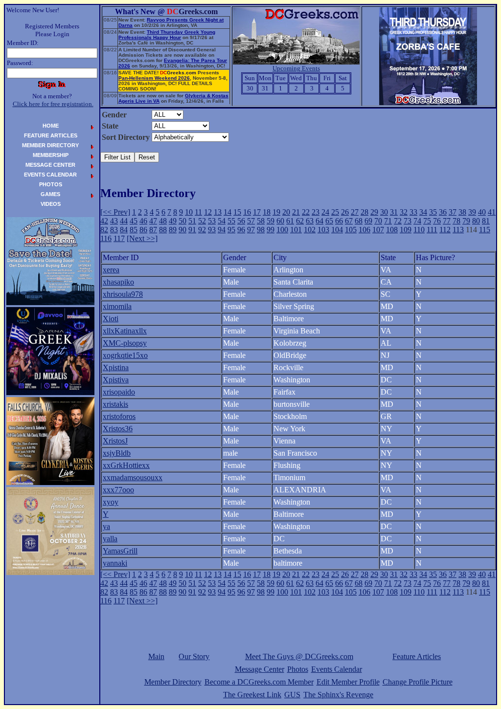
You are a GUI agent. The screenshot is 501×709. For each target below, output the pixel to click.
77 (447, 221)
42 (104, 221)
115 (484, 229)
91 (192, 229)
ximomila (117, 306)
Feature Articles (416, 656)
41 (492, 212)
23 (315, 212)
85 (133, 229)
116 (106, 238)
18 (267, 212)
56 (241, 221)
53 (212, 221)
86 (143, 229)
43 (114, 221)
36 (443, 212)
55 (231, 221)
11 (198, 212)
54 (222, 221)
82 (104, 229)
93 (212, 229)
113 (458, 229)
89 (173, 229)
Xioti (110, 318)
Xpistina (116, 367)
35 (433, 212)
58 (261, 221)
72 (398, 221)
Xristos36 (118, 428)
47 (153, 221)
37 (452, 212)
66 (339, 221)
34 (423, 212)
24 (325, 212)
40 (482, 212)
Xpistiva (116, 380)
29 (374, 212)
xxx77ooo (118, 490)
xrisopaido (119, 392)
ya (106, 526)
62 (300, 221)
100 (282, 229)
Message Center (259, 669)
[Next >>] (142, 238)
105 (351, 229)
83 (114, 229)
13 (218, 212)
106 (364, 229)
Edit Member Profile (348, 682)
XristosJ (115, 441)
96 (241, 229)
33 (413, 212)
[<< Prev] (115, 212)
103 (323, 229)
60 (280, 221)
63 (310, 221)
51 (192, 221)
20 (286, 212)
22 (306, 212)
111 (432, 229)
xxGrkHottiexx (126, 465)
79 (466, 221)
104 (337, 229)
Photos (297, 669)
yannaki (115, 563)
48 (163, 221)
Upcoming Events (296, 68)
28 (364, 212)
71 (388, 221)
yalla (110, 538)
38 (462, 212)
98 (261, 229)
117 (119, 238)
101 (296, 229)
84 (124, 229)
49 (173, 221)
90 (182, 229)
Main (156, 656)
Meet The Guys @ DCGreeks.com (299, 656)
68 (359, 221)
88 (163, 229)
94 (222, 229)
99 (270, 229)
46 (143, 221)
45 (133, 221)
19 (276, 212)
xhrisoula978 (123, 294)
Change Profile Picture (418, 682)
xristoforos (119, 416)
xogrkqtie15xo (125, 355)
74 (417, 221)
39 (472, 212)
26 (345, 212)
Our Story (194, 656)
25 (335, 212)
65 (329, 221)
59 (270, 221)
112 (445, 229)
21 (296, 212)
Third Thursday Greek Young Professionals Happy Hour (166, 34)
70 (378, 221)
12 (208, 212)
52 (202, 221)
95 (231, 229)
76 (437, 221)
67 (349, 221)
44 (124, 221)
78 (456, 221)
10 (189, 212)
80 (476, 221)
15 (237, 212)
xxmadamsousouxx (132, 477)
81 (486, 221)
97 (251, 229)
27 (355, 212)
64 (319, 221)
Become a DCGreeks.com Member (259, 682)
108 (392, 229)
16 (247, 212)
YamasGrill (120, 551)
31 (394, 212)
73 (407, 221)
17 (257, 212)
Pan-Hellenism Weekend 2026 (154, 78)
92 (202, 229)
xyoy (110, 502)
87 (153, 229)
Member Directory (173, 682)
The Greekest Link (252, 694)
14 (227, 212)
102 (310, 229)
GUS (292, 694)
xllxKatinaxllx (125, 331)
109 (405, 229)
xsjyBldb (117, 453)
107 (378, 229)
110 (419, 229)
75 (427, 221)
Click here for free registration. (53, 104)
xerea (111, 270)
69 (368, 221)
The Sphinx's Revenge (338, 694)
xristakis (115, 404)
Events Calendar (336, 669)
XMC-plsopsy (125, 343)
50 (182, 221)
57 (251, 221)
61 (290, 221)
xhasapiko (118, 282)
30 (384, 212)
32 (404, 212)
